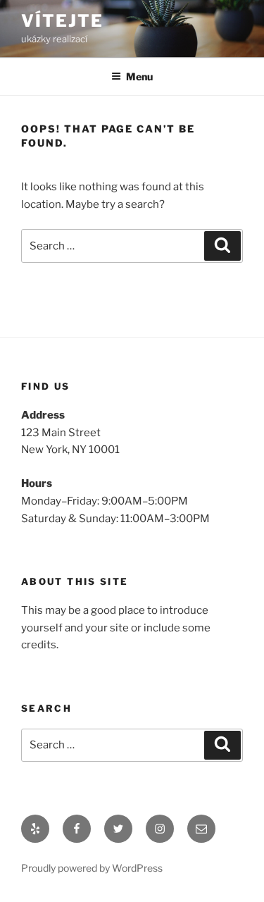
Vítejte (62, 21)
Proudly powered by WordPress (92, 868)
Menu (139, 76)
